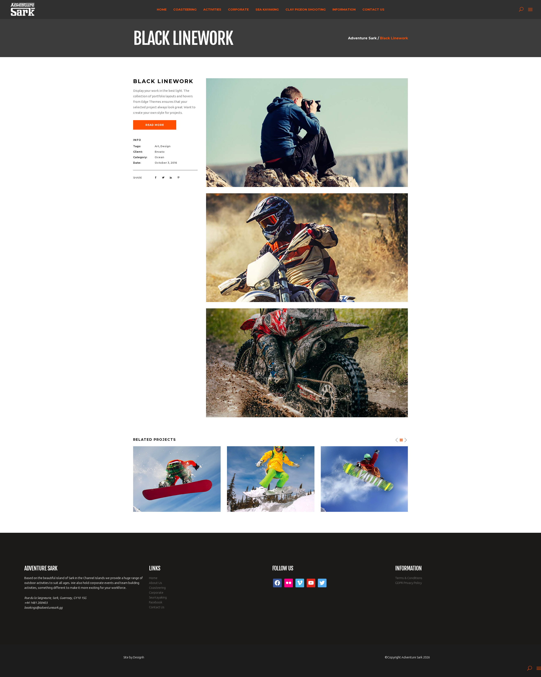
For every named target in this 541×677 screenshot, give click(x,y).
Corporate (156, 592)
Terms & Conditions (408, 578)
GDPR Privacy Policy (408, 583)
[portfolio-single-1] (307, 132)
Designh (138, 657)
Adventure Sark (362, 38)
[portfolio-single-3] (307, 362)
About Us (155, 583)
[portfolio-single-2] (307, 247)
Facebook (155, 602)
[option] (177, 479)
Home (153, 578)
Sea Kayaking (158, 597)
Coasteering (157, 587)
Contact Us (156, 607)
